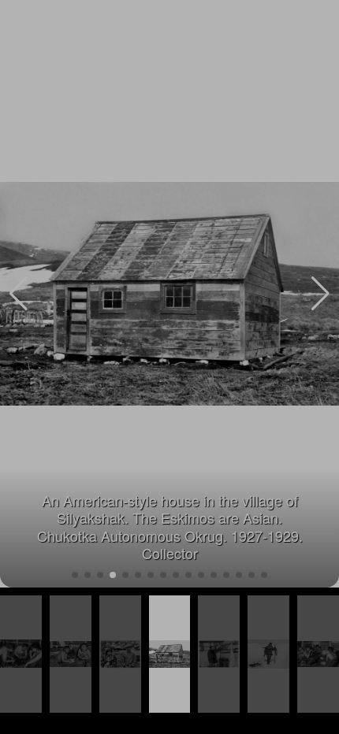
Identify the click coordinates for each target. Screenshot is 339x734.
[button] (320, 293)
